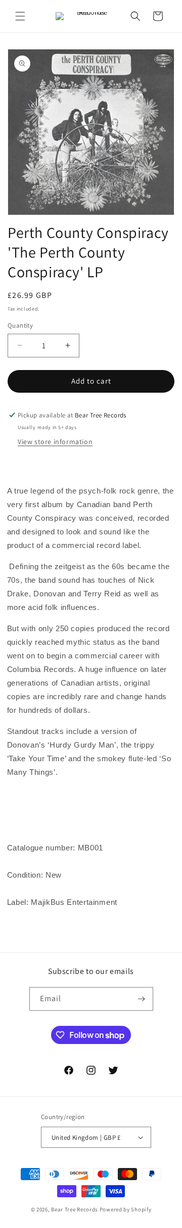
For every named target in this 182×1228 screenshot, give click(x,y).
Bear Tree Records (74, 1209)
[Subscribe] (141, 999)
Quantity (20, 325)
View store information (55, 441)
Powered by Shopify (126, 1209)
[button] (20, 16)
